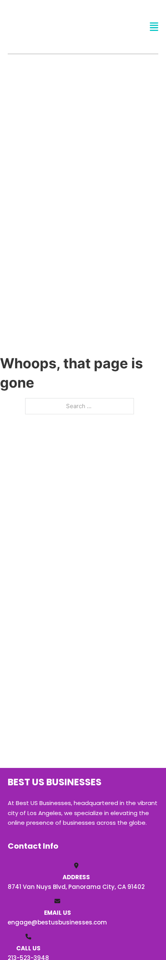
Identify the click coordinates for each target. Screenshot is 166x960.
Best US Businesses (44, 26)
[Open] (154, 27)
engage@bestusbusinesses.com (57, 922)
